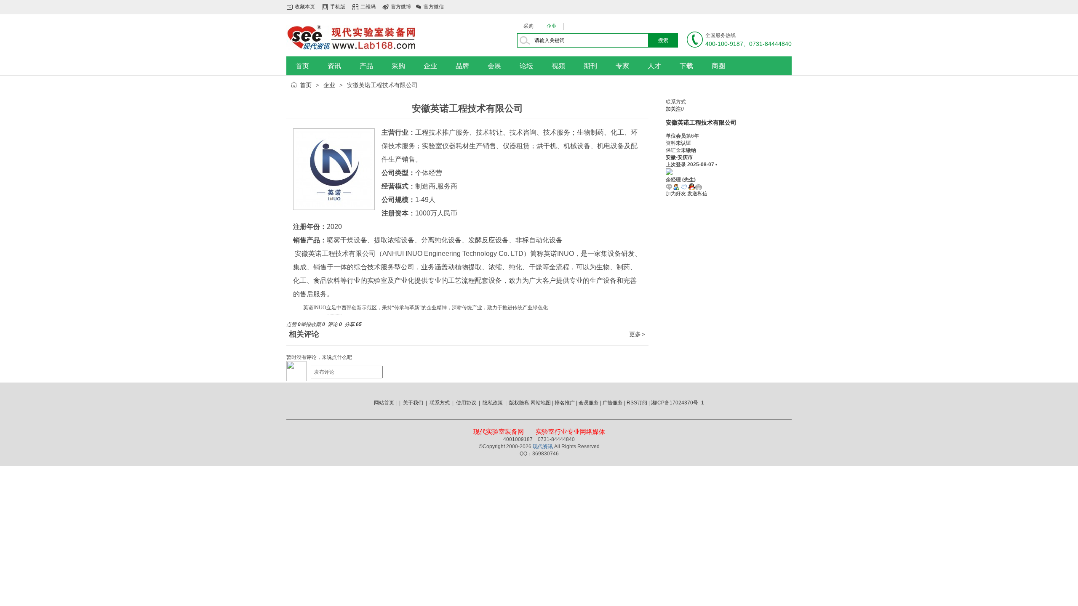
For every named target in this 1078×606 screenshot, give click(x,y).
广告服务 (613, 403)
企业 (552, 26)
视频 (558, 65)
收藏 (318, 324)
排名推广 (565, 403)
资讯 (334, 65)
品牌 (462, 65)
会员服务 (589, 403)
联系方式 (440, 403)
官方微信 (434, 7)
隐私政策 (493, 403)
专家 (622, 65)
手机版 (337, 7)
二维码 (368, 7)
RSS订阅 (637, 403)
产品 (366, 65)
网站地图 (541, 403)
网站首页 (384, 403)
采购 (528, 26)
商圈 (718, 65)
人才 (654, 65)
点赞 (293, 324)
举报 (306, 324)
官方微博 (401, 7)
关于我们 (413, 403)
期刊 (590, 65)
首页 (302, 65)
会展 (494, 65)
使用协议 (466, 403)
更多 (637, 334)
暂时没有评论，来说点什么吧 (319, 357)
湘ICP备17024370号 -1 (677, 403)
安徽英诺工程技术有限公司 (701, 122)
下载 (686, 65)
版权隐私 (519, 403)
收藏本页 (305, 7)
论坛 (526, 65)
